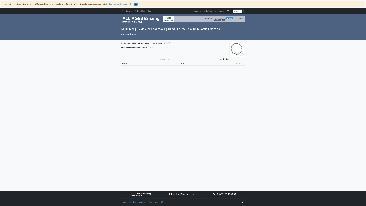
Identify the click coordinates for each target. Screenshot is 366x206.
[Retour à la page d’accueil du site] (122, 11)
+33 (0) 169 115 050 (226, 194)
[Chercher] (243, 11)
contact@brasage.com (184, 194)
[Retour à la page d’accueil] (140, 194)
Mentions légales (129, 202)
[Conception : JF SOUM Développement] (162, 202)
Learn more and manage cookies (121, 4)
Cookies (142, 202)
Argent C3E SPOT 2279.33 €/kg (213, 19)
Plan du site (153, 202)
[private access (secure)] (243, 202)
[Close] (362, 4)
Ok (136, 4)
